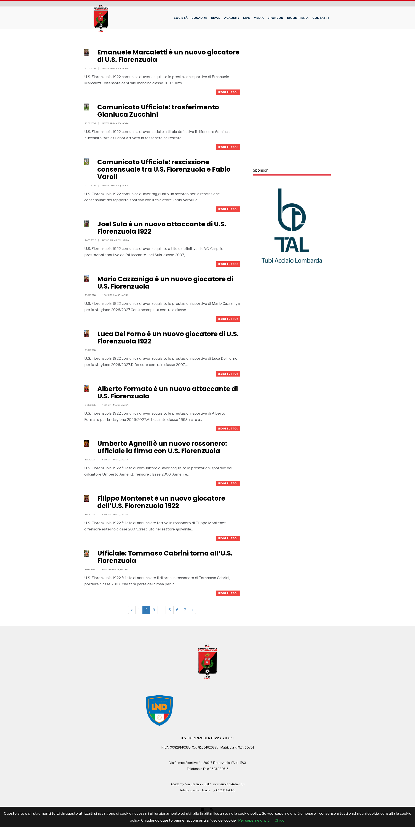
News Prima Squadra (115, 68)
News (215, 17)
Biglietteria (297, 17)
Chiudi (280, 820)
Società (181, 17)
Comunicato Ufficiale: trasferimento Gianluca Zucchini (158, 110)
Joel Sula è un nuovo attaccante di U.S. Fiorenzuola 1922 (161, 227)
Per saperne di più (254, 820)
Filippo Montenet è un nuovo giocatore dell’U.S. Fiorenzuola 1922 (161, 502)
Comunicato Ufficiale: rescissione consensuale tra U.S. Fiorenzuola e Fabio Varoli (163, 169)
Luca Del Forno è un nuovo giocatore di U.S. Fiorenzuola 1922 (168, 337)
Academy (231, 17)
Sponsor (275, 17)
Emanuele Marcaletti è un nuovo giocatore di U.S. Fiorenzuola (168, 56)
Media (259, 17)
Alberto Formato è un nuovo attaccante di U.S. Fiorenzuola (167, 392)
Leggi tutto (227, 92)
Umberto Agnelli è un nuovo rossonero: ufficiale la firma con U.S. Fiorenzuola (162, 447)
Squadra (199, 17)
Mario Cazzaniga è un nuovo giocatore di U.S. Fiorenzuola (165, 282)
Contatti (320, 17)
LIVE (246, 17)
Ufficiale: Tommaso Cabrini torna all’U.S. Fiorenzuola (165, 557)
